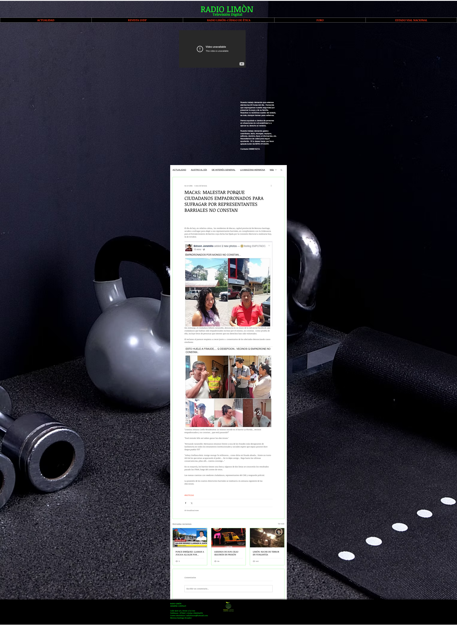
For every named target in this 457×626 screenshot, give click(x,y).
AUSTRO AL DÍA (199, 170)
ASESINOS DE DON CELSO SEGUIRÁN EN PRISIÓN (226, 553)
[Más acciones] (271, 185)
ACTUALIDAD (179, 170)
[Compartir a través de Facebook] (185, 503)
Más (272, 170)
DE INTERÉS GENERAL (223, 170)
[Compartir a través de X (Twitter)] (191, 503)
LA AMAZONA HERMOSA (252, 170)
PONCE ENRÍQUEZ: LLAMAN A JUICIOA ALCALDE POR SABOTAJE (190, 553)
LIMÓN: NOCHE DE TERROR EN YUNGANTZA (266, 553)
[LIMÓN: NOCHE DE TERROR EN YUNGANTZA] (267, 537)
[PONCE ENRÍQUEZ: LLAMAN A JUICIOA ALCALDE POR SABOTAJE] (190, 537)
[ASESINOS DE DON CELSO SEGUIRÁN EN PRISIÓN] (228, 537)
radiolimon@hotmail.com (197, 615)
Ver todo (281, 524)
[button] (281, 170)
